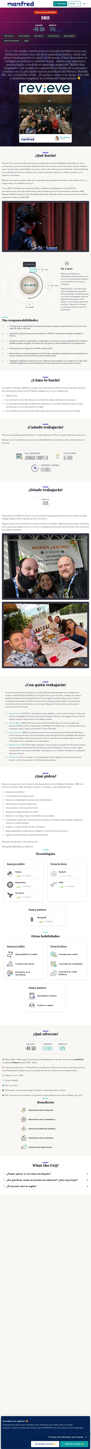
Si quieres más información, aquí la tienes (65, 1437)
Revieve (9, 51)
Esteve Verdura (15, 732)
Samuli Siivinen (15, 713)
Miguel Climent (15, 745)
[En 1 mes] (39, 269)
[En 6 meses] (29, 304)
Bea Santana (65, 137)
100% (53, 29)
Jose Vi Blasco (15, 723)
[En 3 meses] (48, 285)
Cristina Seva (14, 757)
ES (84, 4)
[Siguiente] (67, 263)
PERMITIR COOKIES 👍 (74, 1444)
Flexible (48, 1048)
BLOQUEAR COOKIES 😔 (45, 1444)
